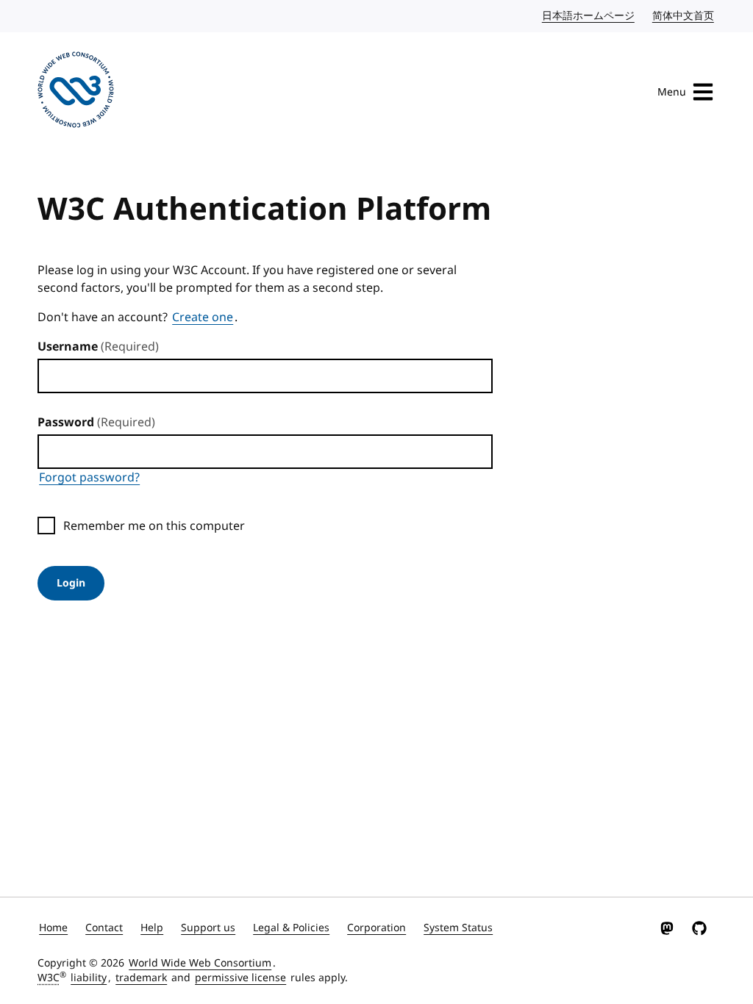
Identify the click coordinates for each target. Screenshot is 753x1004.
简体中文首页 (683, 16)
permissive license (240, 978)
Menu (671, 92)
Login (71, 583)
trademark (141, 978)
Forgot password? (89, 478)
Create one (202, 317)
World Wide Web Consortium (200, 963)
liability (89, 978)
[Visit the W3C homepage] (76, 92)
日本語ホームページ (589, 16)
